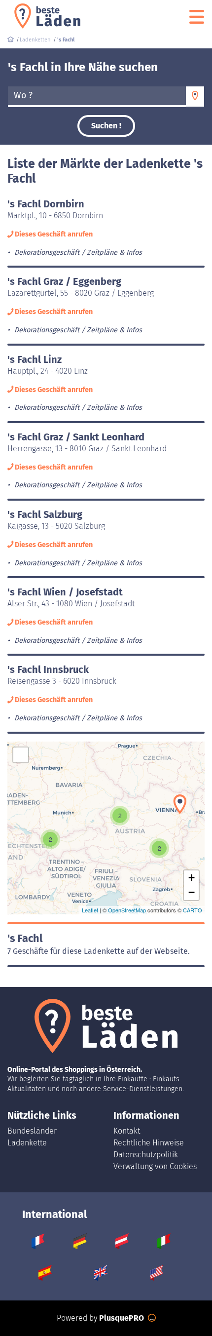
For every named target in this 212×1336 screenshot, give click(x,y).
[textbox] (97, 95)
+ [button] (191, 877)
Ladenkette (27, 1142)
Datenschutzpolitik (145, 1154)
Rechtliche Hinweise (148, 1142)
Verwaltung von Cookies (155, 1166)
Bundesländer (32, 1131)
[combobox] (97, 96)
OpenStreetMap (127, 910)
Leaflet (90, 910)
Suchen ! (106, 125)
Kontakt (126, 1131)
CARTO (192, 910)
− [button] (191, 892)
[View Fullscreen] (20, 754)
